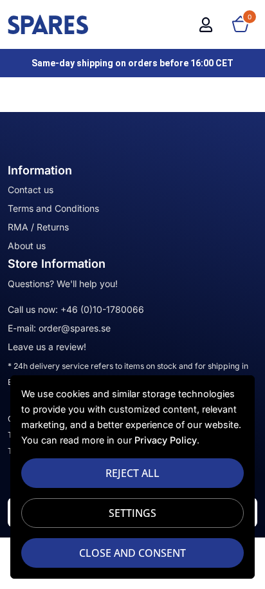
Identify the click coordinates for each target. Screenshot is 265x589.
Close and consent (132, 553)
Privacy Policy (165, 440)
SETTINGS (132, 513)
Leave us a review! (47, 346)
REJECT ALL (132, 473)
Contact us (30, 189)
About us (27, 245)
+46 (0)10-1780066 (102, 309)
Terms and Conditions (53, 208)
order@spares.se (75, 328)
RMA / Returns (38, 226)
